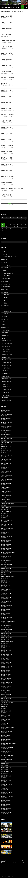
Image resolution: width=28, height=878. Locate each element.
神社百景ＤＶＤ (5, 278)
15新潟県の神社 (5, 340)
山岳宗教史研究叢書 (6, 273)
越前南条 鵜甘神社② (6, 613)
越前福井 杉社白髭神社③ (7, 796)
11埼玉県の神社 (5, 332)
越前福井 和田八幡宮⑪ (6, 759)
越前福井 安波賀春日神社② (7, 755)
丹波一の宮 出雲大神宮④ (7, 114)
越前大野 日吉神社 (5, 690)
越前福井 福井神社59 (6, 707)
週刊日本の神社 (5, 286)
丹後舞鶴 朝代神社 (6, 102)
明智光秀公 (4, 308)
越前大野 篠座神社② (6, 698)
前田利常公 (4, 297)
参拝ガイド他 (4, 265)
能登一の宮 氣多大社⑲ (6, 442)
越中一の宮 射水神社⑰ (6, 617)
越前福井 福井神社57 (6, 800)
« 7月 (2, 233)
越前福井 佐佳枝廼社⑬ (6, 605)
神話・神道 (4, 281)
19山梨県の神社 (5, 359)
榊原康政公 (4, 316)
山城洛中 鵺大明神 (6, 34)
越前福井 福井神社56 (6, 804)
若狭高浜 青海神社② (6, 662)
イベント (3, 251)
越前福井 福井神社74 (6, 532)
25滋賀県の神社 (5, 378)
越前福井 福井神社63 (6, 609)
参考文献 (3, 259)
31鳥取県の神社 (5, 395)
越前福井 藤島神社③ (6, 780)
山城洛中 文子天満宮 (6, 53)
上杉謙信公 (4, 292)
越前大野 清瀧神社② (6, 694)
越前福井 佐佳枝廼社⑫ (6, 629)
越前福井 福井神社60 (6, 670)
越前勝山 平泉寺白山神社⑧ (7, 577)
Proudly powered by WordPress (7, 876)
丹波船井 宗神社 (5, 84)
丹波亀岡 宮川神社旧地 (7, 145)
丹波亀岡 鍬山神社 (6, 164)
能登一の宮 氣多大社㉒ (6, 422)
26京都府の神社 (5, 381)
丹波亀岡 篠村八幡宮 (6, 170)
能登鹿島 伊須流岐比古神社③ (8, 552)
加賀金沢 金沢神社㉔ (6, 471)
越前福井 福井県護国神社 (7, 747)
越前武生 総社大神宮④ (6, 637)
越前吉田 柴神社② (5, 719)
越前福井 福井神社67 (6, 572)
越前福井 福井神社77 (6, 447)
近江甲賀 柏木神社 (5, 516)
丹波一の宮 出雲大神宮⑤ (7, 77)
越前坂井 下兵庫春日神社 (7, 642)
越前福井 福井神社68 (6, 568)
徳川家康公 (4, 305)
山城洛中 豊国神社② (6, 16)
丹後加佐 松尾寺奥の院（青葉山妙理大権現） (12, 188)
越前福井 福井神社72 (6, 544)
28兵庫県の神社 (5, 387)
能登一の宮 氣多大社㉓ (6, 414)
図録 (2, 270)
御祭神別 (3, 289)
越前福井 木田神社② (6, 776)
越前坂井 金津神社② (6, 739)
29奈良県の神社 (5, 389)
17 (2, 226)
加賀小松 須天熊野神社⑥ (7, 528)
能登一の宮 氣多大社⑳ (6, 438)
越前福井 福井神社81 (6, 410)
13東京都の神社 (5, 335)
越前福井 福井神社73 (6, 540)
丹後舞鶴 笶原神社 (6, 108)
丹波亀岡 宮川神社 (6, 139)
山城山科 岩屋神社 (6, 195)
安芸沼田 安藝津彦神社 (6, 475)
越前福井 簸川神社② (6, 711)
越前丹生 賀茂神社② (6, 674)
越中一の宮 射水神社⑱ (6, 564)
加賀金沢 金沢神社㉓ (6, 597)
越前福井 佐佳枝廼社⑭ (6, 536)
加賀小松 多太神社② (6, 463)
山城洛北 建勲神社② (6, 59)
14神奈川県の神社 (5, 338)
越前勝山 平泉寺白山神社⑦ (7, 727)
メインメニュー (26, 7)
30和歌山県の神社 (5, 392)
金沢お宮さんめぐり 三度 (7, 702)
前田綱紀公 (4, 303)
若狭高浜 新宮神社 (5, 658)
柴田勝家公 (4, 313)
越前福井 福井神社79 (6, 430)
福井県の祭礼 (5, 357)
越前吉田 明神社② (5, 715)
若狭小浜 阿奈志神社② (6, 772)
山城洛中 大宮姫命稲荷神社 (8, 40)
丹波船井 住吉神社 (6, 90)
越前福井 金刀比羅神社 (6, 784)
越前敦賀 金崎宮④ (5, 763)
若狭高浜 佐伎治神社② (6, 666)
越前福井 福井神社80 (6, 418)
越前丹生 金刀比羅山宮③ (7, 682)
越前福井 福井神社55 (6, 808)
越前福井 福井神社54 (6, 812)
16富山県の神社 (5, 343)
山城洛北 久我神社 (6, 71)
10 (2, 224)
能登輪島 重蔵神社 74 (6, 589)
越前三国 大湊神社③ (6, 633)
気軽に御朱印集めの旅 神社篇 (10, 7)
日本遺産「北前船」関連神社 (8, 257)
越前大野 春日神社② (6, 686)
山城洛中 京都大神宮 (6, 47)
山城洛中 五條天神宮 (6, 22)
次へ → (17, 204)
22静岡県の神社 (5, 368)
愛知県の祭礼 (5, 373)
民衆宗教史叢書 (5, 275)
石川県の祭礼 (5, 351)
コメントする (10, 17)
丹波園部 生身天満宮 (6, 133)
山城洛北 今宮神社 (6, 65)
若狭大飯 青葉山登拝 (6, 182)
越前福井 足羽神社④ (6, 788)
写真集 (3, 262)
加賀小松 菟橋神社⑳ (6, 601)
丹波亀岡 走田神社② (6, 158)
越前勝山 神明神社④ (6, 723)
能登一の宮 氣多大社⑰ (6, 479)
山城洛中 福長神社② (6, 28)
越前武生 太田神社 (5, 735)
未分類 (2, 324)
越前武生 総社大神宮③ (6, 731)
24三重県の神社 (5, 376)
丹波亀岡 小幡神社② (6, 151)
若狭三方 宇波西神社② (6, 654)
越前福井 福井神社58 (6, 751)
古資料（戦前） (5, 267)
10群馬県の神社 (5, 330)
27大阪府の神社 (5, 384)
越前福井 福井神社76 (6, 467)
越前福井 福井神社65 (6, 585)
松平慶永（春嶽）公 (6, 311)
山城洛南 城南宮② (6, 121)
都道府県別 (3, 327)
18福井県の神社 (5, 354)
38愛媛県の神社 (5, 400)
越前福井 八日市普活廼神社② (8, 621)
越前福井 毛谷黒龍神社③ (7, 792)
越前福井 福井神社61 (6, 646)
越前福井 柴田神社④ (6, 650)
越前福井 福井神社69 (6, 560)
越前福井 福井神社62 (6, 625)
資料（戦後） (4, 284)
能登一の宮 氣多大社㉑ (6, 426)
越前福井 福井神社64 (6, 593)
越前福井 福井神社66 (6, 581)
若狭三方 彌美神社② (6, 767)
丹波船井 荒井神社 (6, 96)
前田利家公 (4, 294)
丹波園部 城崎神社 (6, 127)
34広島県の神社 (5, 397)
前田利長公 (4, 300)
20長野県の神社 (5, 362)
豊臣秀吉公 (4, 322)
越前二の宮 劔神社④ (6, 678)
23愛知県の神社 (5, 370)
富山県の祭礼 (5, 346)
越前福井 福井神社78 (6, 434)
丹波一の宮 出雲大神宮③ (7, 176)
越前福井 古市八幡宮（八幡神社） (9, 743)
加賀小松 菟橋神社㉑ (6, 459)
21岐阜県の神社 (5, 365)
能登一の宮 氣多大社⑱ (6, 455)
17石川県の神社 (5, 349)
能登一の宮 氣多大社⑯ (6, 524)
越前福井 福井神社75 (6, 483)
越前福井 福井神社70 (6, 556)
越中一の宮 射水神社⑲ (6, 520)
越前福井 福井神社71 (6, 548)
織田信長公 (4, 319)
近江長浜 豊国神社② (6, 451)
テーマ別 (3, 254)
